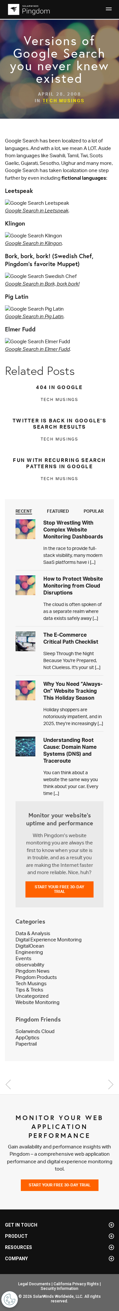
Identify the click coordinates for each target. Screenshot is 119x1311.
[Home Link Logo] (28, 9)
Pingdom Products (36, 977)
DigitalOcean (30, 946)
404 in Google (59, 387)
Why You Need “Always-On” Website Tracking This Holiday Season (72, 691)
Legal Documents (34, 1284)
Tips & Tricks (29, 990)
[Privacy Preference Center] (9, 1299)
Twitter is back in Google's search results (59, 423)
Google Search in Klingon (33, 243)
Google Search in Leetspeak (36, 210)
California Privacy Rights (76, 1284)
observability (30, 964)
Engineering (29, 952)
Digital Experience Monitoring (49, 939)
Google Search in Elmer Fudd (37, 349)
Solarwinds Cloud (35, 1031)
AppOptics (27, 1037)
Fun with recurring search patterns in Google (59, 463)
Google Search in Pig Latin (34, 316)
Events (23, 958)
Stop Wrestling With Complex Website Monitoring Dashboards (73, 529)
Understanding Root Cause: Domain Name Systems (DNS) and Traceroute (70, 750)
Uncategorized (32, 996)
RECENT (24, 511)
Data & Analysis (33, 933)
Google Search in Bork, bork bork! (42, 284)
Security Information (59, 1288)
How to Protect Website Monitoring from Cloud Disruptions (73, 585)
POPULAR (93, 511)
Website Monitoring (38, 1002)
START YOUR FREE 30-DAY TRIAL (59, 889)
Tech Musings (64, 100)
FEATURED (58, 511)
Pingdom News (33, 971)
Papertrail (26, 1044)
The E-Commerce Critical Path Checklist (70, 638)
